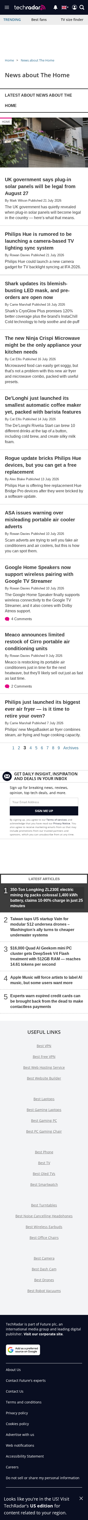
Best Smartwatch (44, 1184)
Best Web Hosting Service (44, 1067)
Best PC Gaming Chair (44, 1131)
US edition (41, 1506)
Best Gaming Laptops (44, 1109)
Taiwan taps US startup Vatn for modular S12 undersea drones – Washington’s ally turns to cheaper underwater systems (42, 927)
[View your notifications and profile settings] (55, 7)
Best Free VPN (44, 1056)
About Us (13, 1369)
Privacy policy (17, 1413)
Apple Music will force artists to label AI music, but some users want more (46, 980)
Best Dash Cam (44, 1269)
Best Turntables (44, 1205)
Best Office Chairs (44, 1237)
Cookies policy (17, 1423)
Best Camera (44, 1258)
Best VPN (44, 1045)
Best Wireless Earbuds (44, 1226)
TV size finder (72, 19)
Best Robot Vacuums (44, 1290)
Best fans (39, 19)
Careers (12, 1467)
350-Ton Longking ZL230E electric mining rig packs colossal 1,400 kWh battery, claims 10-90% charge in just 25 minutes (46, 898)
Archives (70, 748)
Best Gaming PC (44, 1120)
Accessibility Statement (25, 1456)
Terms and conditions (24, 1402)
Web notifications (20, 1445)
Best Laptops (44, 1099)
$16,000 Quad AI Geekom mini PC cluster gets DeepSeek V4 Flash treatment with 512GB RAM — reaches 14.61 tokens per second (45, 956)
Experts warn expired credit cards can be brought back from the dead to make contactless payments (46, 1001)
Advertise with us (20, 1434)
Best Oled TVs (44, 1173)
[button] (81, 7)
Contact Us (14, 1391)
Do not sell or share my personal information (42, 1477)
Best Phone (44, 1152)
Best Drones (44, 1280)
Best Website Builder (44, 1078)
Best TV (44, 1162)
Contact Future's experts (26, 1380)
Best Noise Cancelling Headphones (44, 1216)
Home (9, 60)
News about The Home (37, 60)
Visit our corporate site (43, 1334)
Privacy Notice (61, 823)
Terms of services (57, 819)
